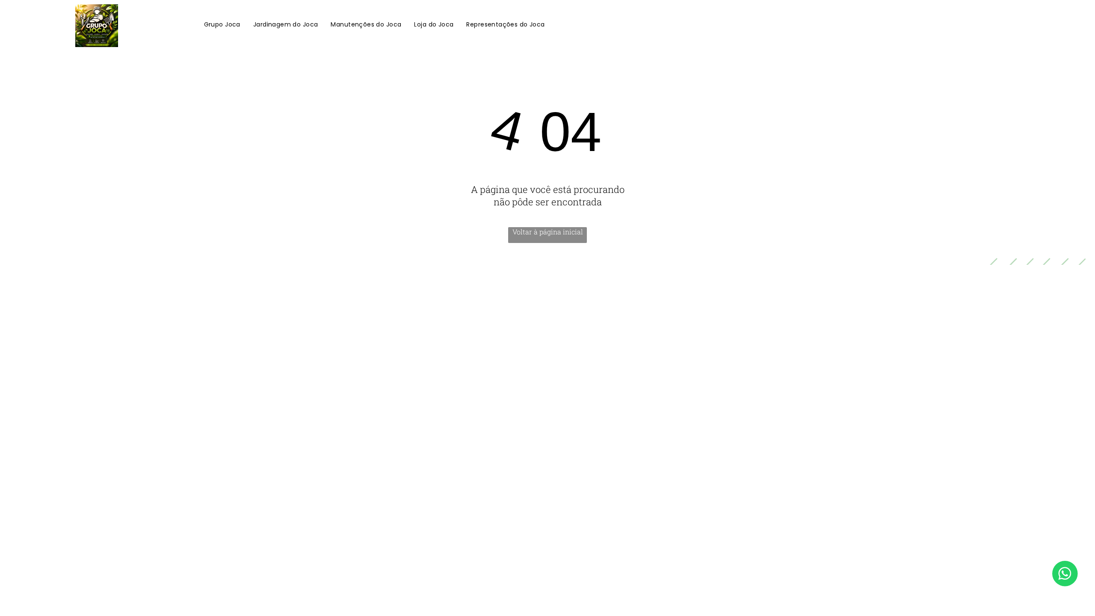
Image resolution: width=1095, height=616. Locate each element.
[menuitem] (222, 25)
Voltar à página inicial (547, 231)
